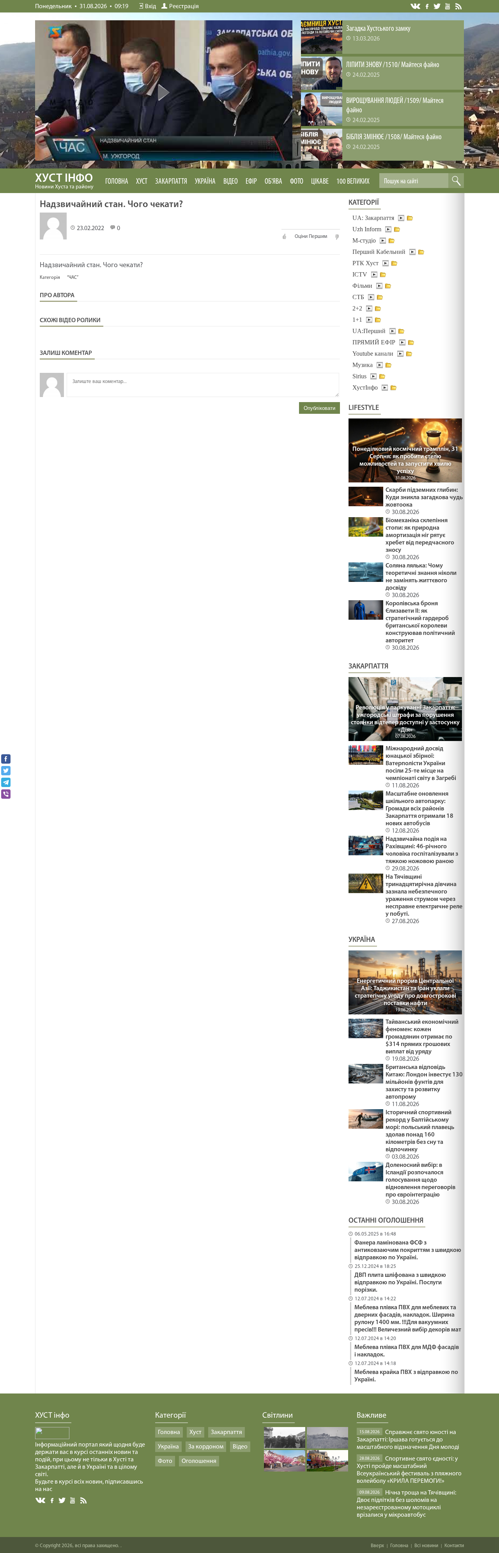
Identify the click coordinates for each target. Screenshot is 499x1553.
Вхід (150, 7)
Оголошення (199, 1461)
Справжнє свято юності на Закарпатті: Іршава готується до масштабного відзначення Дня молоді (408, 1439)
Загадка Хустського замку (378, 29)
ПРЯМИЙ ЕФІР (373, 342)
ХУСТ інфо (64, 181)
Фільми (362, 285)
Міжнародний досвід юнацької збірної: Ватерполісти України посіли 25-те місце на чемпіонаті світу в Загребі (421, 764)
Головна (116, 182)
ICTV (359, 274)
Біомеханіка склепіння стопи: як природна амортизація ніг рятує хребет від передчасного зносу (420, 535)
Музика (362, 365)
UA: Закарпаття (373, 218)
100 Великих (353, 182)
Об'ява (273, 182)
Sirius (359, 376)
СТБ (358, 297)
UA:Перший (369, 331)
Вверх (377, 1545)
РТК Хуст (365, 263)
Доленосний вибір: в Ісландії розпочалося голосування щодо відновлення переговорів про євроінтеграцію (420, 1180)
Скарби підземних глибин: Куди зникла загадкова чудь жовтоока (424, 497)
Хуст (141, 182)
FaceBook (53, 1499)
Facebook (428, 5)
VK (416, 6)
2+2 (357, 308)
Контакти (454, 1545)
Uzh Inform (366, 229)
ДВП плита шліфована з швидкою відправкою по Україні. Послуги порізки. (400, 1282)
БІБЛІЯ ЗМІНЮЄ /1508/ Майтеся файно (394, 137)
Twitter (437, 6)
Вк (41, 1500)
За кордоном (205, 1447)
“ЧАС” (72, 277)
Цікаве (320, 182)
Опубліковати (319, 408)
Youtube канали (372, 353)
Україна (205, 182)
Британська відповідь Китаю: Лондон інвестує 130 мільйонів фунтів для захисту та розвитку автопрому (424, 1082)
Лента (459, 6)
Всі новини (426, 1545)
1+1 (357, 319)
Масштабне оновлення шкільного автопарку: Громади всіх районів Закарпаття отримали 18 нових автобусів (419, 809)
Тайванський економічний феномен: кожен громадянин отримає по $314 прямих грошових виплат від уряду (422, 1037)
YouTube (448, 6)
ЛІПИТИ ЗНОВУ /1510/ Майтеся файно (392, 65)
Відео (230, 182)
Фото (296, 182)
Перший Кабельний (378, 251)
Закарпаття (171, 182)
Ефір (251, 182)
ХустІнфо (365, 387)
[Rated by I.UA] (52, 1437)
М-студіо (364, 240)
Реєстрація (184, 7)
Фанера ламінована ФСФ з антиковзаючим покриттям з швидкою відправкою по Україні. (407, 1250)
